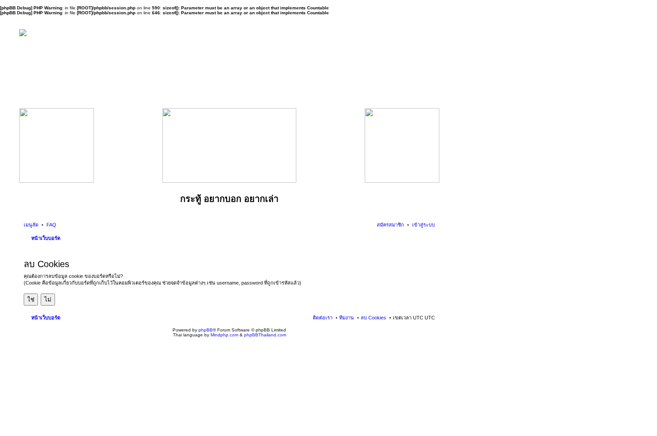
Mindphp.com (224, 334)
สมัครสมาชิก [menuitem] (390, 224)
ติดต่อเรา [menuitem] (323, 317)
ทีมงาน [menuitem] (346, 317)
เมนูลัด (31, 224)
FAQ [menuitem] (50, 224)
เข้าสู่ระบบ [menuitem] (423, 224)
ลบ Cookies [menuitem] (373, 317)
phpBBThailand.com (265, 334)
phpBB (205, 329)
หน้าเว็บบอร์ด (45, 238)
